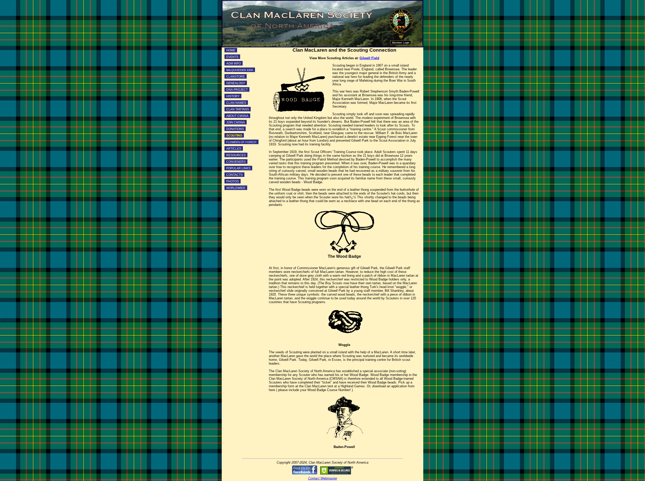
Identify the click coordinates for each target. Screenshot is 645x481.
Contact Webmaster (322, 478)
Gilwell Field (369, 58)
